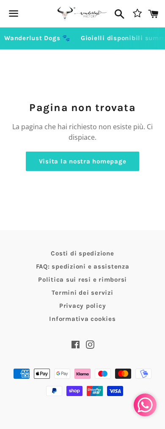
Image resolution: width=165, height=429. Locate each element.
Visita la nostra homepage (82, 161)
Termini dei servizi (82, 292)
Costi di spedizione (82, 253)
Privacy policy (82, 306)
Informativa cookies (82, 319)
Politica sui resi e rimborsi (82, 279)
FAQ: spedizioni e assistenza (82, 266)
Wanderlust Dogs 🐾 (37, 38)
